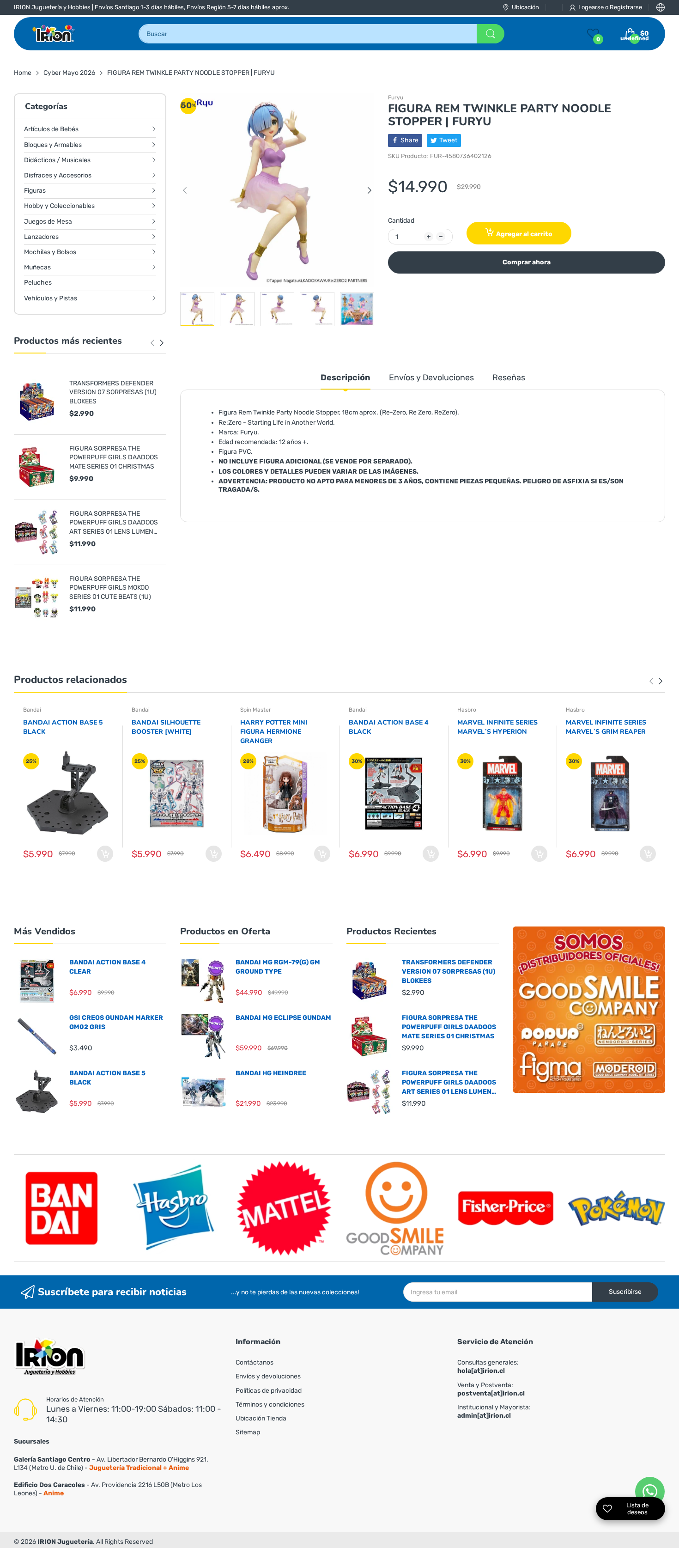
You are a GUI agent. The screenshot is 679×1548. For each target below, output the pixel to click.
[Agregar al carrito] (105, 854)
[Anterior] (161, 343)
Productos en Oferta (225, 931)
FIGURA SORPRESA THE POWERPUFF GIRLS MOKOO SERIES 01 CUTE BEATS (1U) (110, 588)
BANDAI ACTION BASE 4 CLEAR (107, 966)
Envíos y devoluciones (268, 1376)
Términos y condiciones (270, 1404)
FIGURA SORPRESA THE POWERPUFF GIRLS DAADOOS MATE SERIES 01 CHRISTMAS (113, 457)
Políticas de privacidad (269, 1391)
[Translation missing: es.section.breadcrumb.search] (490, 33)
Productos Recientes (391, 931)
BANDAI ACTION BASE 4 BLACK (388, 727)
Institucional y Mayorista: (494, 1411)
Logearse (591, 7)
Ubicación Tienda (261, 1418)
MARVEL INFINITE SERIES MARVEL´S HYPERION (497, 727)
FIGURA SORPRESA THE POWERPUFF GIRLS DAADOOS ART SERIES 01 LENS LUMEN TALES (113, 523)
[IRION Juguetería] (54, 34)
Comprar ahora (527, 262)
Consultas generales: (488, 1367)
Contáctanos (254, 1362)
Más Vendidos (44, 931)
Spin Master (255, 710)
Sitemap (248, 1432)
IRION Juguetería (65, 1542)
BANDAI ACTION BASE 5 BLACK (63, 727)
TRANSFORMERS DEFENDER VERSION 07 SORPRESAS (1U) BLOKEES (113, 392)
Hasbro (466, 710)
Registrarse (626, 7)
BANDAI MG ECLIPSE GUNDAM (283, 1018)
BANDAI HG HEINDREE (271, 1073)
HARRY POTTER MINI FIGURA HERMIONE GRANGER (273, 731)
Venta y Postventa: (491, 1389)
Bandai (32, 710)
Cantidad (401, 221)
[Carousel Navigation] (157, 343)
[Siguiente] (152, 343)
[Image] (589, 1009)
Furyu (395, 97)
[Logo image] (62, 1207)
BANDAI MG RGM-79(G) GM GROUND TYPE (278, 966)
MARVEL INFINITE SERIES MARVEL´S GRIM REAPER (606, 727)
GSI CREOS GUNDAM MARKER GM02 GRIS (116, 1022)
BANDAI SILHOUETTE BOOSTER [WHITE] (166, 727)
